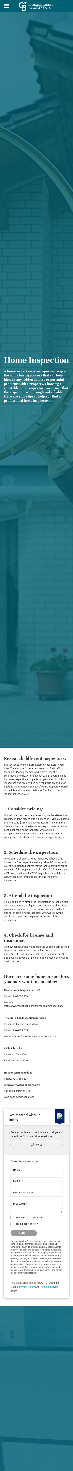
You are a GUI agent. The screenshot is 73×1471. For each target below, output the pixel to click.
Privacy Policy (27, 1287)
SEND (23, 1233)
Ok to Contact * (27, 1224)
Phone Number (23, 1192)
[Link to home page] (36, 6)
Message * (20, 1204)
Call (39, 1145)
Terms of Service (49, 1287)
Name (16, 1170)
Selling (37, 1217)
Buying (20, 1217)
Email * (18, 1181)
